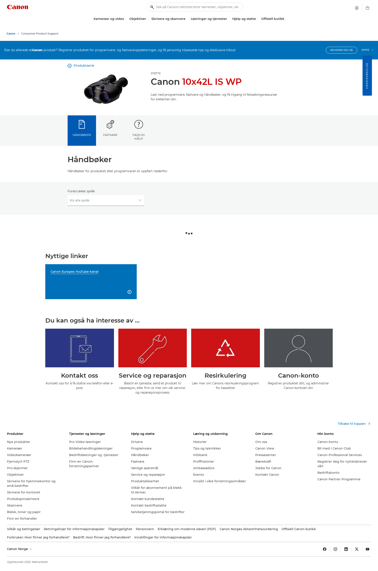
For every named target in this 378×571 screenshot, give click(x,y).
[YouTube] (367, 549)
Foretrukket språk (81, 191)
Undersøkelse (367, 75)
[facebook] (324, 549)
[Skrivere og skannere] (187, 19)
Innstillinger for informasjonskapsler (163, 537)
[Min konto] (356, 7)
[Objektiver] (148, 19)
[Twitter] (357, 549)
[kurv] (367, 7)
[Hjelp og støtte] (257, 19)
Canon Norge (18, 549)
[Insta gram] (335, 549)
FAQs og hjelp (139, 136)
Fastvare (110, 135)
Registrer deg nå (341, 50)
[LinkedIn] (346, 549)
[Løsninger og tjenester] (229, 19)
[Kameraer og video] (126, 19)
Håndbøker (82, 135)
